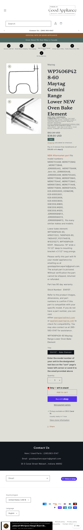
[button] (5, 10)
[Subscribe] (47, 478)
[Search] (48, 23)
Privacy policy (72, 522)
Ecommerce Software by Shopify (41, 522)
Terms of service (41, 524)
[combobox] (28, 24)
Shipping (51, 143)
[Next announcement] (79, 30)
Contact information (70, 524)
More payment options (62, 405)
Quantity (51, 376)
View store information (60, 420)
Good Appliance (23, 522)
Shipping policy (54, 524)
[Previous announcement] (4, 30)
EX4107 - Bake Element (61, 352)
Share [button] (52, 426)
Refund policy (60, 522)
